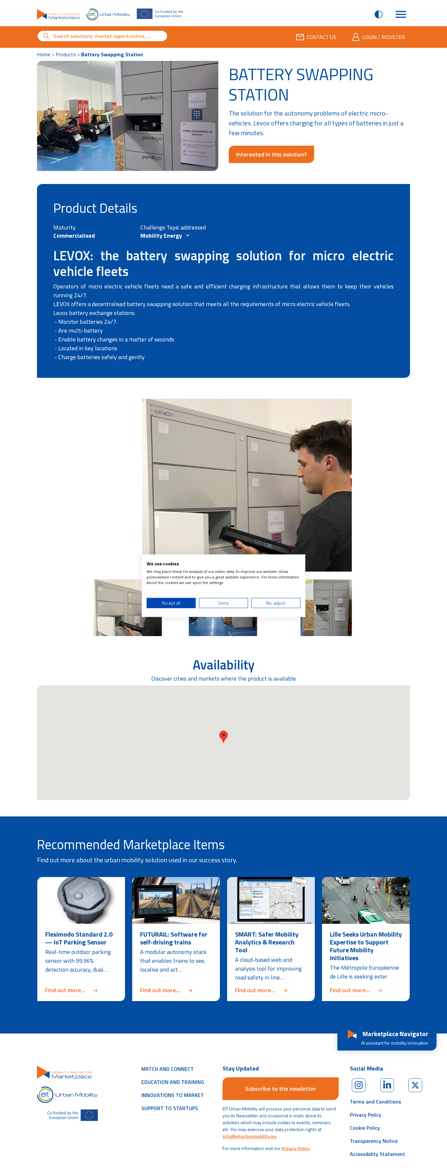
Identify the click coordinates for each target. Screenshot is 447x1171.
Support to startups (169, 1108)
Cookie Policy (365, 1128)
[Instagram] (359, 1085)
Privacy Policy (295, 1148)
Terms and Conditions (375, 1102)
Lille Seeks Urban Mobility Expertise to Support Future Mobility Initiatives (366, 946)
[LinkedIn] (387, 1085)
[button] (223, 737)
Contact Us (321, 37)
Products (66, 54)
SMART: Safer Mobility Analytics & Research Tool (266, 942)
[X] (415, 1085)
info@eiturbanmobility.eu (249, 1136)
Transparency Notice (374, 1141)
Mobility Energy (161, 235)
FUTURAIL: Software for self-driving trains (173, 938)
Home (43, 54)
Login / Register (383, 37)
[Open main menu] (401, 14)
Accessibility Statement (377, 1154)
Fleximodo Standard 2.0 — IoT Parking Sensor (79, 938)
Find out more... (81, 990)
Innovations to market (172, 1095)
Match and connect (167, 1069)
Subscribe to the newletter (280, 1088)
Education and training (172, 1082)
